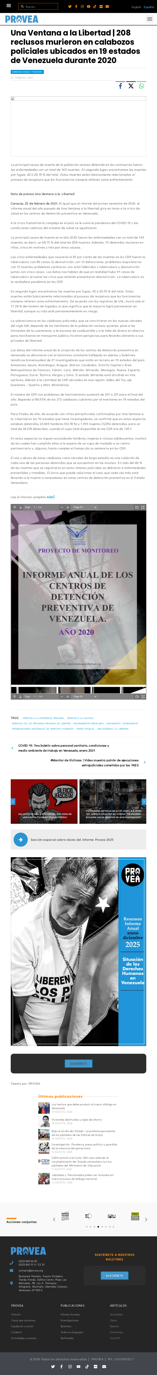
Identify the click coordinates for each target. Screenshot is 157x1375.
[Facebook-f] (76, 6)
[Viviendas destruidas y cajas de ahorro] (44, 1121)
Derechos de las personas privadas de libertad (41, 723)
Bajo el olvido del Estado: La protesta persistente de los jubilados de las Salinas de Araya (83, 1133)
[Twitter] (70, 6)
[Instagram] (82, 6)
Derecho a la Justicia (80, 717)
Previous (13, 801)
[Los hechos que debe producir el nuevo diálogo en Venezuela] (44, 1108)
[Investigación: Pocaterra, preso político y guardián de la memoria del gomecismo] (44, 1148)
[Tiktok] (94, 6)
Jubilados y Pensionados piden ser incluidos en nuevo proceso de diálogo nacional (83, 1177)
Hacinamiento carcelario (89, 723)
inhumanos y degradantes (122, 723)
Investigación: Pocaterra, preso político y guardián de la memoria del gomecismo (84, 1146)
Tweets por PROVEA (25, 1083)
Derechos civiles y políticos (27, 72)
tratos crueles (85, 728)
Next (144, 801)
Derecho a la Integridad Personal (44, 717)
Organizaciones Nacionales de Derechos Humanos (43, 728)
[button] (8, 5)
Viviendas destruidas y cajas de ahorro (77, 1119)
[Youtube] (88, 6)
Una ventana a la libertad (113, 728)
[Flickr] (101, 6)
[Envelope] (107, 6)
